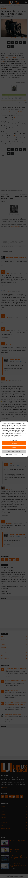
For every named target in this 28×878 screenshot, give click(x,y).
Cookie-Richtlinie (8, 454)
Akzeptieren (14, 443)
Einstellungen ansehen (14, 451)
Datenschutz (15, 454)
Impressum (21, 454)
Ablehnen (14, 447)
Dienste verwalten (13, 440)
